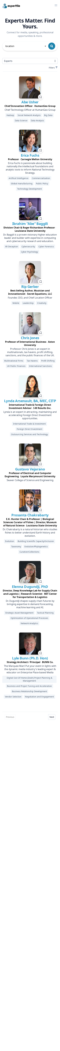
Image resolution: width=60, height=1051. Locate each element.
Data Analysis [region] (37, 120)
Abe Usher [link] (30, 102)
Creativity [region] (41, 303)
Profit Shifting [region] (48, 360)
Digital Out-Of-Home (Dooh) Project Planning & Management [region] (29, 679)
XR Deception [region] (11, 246)
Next (52, 717)
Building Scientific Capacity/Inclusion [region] (36, 541)
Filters (52, 67)
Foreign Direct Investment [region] (29, 429)
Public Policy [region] (42, 183)
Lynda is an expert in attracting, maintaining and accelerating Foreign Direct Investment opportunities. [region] (30, 415)
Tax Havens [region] (32, 360)
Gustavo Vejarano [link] (30, 469)
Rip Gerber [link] (30, 286)
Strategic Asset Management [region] (19, 612)
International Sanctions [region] (40, 366)
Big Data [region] (48, 115)
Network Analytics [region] (29, 623)
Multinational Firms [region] (13, 360)
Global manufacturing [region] (21, 183)
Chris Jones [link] (30, 337)
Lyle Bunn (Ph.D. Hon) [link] (30, 658)
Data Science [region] (21, 120)
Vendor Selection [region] (13, 696)
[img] (30, 87)
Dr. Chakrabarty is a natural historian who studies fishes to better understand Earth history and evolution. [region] (30, 532)
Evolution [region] (9, 541)
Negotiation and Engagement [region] (39, 696)
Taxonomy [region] (16, 546)
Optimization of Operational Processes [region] (29, 618)
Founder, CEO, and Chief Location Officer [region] (30, 297)
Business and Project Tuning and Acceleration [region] (29, 686)
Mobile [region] (16, 303)
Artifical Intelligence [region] (18, 178)
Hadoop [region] (10, 115)
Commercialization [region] (41, 178)
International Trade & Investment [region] (29, 423)
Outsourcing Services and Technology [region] (29, 434)
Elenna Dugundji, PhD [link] (30, 586)
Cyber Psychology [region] (29, 251)
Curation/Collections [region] (29, 551)
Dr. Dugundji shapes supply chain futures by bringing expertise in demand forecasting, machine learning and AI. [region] (30, 604)
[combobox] (26, 46)
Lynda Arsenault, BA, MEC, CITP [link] (30, 400)
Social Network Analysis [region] (29, 115)
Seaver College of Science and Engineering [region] (30, 480)
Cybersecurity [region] (28, 246)
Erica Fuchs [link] (30, 155)
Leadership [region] (28, 303)
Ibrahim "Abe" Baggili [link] (30, 223)
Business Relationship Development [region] (29, 691)
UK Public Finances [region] (16, 366)
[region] (30, 106)
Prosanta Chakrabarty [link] (29, 515)
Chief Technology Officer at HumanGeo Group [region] (30, 109)
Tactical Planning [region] (45, 612)
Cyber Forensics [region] (46, 246)
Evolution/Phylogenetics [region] (36, 546)
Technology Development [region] (29, 188)
